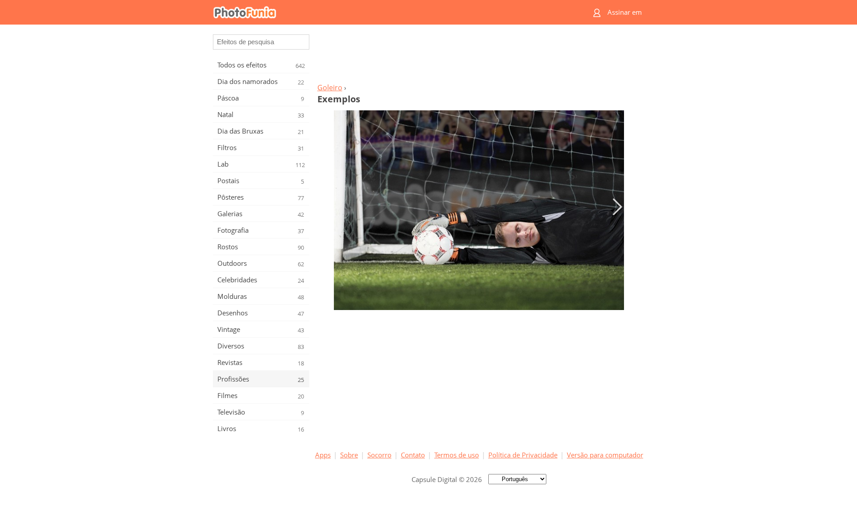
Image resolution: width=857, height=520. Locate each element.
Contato (413, 454)
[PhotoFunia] (394, 12)
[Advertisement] (478, 56)
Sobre (349, 454)
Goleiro (329, 87)
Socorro (379, 454)
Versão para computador (605, 454)
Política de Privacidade (522, 454)
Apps (323, 454)
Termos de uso (456, 454)
